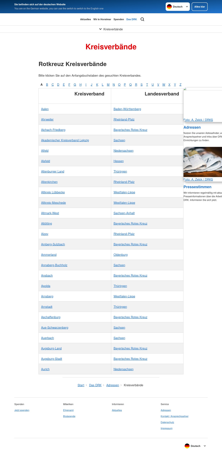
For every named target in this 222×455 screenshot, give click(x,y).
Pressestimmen (197, 186)
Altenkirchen (49, 181)
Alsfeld (45, 161)
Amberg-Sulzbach (53, 244)
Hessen (119, 161)
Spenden (119, 19)
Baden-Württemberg (127, 109)
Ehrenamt (68, 410)
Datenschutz (167, 422)
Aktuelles (85, 19)
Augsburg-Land (51, 348)
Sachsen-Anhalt (124, 213)
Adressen (192, 127)
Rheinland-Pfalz (124, 119)
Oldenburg (121, 254)
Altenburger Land (52, 171)
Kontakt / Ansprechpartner (174, 416)
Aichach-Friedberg (53, 129)
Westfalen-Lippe (124, 192)
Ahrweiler (47, 119)
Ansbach (47, 275)
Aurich (45, 369)
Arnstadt (46, 306)
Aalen (45, 109)
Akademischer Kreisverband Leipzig (65, 140)
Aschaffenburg (50, 317)
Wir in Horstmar (102, 19)
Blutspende (69, 416)
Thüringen (120, 171)
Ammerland (48, 254)
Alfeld (44, 150)
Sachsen (119, 140)
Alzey (44, 233)
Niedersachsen (124, 150)
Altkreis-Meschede (53, 202)
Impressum (166, 428)
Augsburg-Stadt (51, 358)
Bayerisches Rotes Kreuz (130, 129)
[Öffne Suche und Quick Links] (142, 19)
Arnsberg (47, 296)
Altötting (46, 223)
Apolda (45, 286)
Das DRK (131, 19)
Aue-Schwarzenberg (54, 327)
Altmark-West (50, 213)
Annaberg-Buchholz (54, 265)
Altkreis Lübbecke (53, 192)
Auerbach (47, 338)
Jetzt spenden (21, 410)
